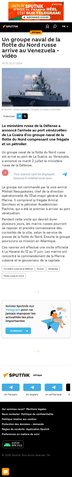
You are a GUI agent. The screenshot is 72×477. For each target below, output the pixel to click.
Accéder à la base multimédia (46, 109)
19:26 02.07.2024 (12, 63)
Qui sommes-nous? (13, 409)
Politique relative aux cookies (19, 419)
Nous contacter (11, 414)
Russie (40, 268)
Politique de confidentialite (37, 414)
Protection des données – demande (23, 424)
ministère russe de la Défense (18, 268)
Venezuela (53, 268)
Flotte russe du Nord (14, 275)
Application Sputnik (37, 429)
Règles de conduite (13, 429)
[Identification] (47, 26)
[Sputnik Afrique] (11, 28)
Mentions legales (36, 409)
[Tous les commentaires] (5, 471)
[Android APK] (13, 445)
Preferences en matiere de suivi (21, 434)
